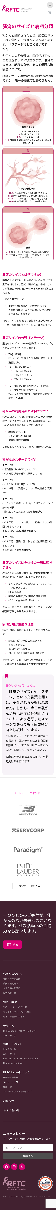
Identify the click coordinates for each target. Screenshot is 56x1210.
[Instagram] (14, 1166)
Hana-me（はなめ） (13, 1063)
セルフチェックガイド (14, 1016)
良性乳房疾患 (9, 993)
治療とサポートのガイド (15, 1007)
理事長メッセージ (11, 1077)
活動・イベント (13, 1044)
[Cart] (49, 12)
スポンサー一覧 (10, 1082)
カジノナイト (9, 1053)
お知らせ (8, 1101)
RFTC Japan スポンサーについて (19, 1030)
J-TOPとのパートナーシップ (17, 1091)
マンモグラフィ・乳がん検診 (17, 1012)
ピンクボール (9, 1049)
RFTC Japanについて (16, 1072)
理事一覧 (7, 1086)
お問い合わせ (11, 1110)
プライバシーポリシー (41, 1196)
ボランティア (9, 1035)
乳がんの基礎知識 (11, 978)
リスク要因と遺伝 (11, 988)
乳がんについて (12, 973)
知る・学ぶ (10, 1002)
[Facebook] (6, 1166)
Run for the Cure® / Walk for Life (20, 1058)
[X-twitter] (22, 1166)
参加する (8, 1026)
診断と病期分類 (10, 983)
